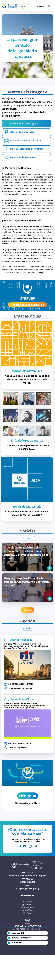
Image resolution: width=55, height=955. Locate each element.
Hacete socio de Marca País (28, 305)
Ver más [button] (27, 610)
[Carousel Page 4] (29, 68)
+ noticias (27, 538)
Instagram (29, 907)
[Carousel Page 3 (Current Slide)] (26, 68)
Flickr (28, 913)
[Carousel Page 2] (23, 68)
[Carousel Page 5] (31, 68)
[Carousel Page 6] (34, 68)
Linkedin (28, 904)
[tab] (26, 132)
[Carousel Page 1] (21, 68)
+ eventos (27, 628)
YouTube (28, 910)
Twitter (28, 901)
